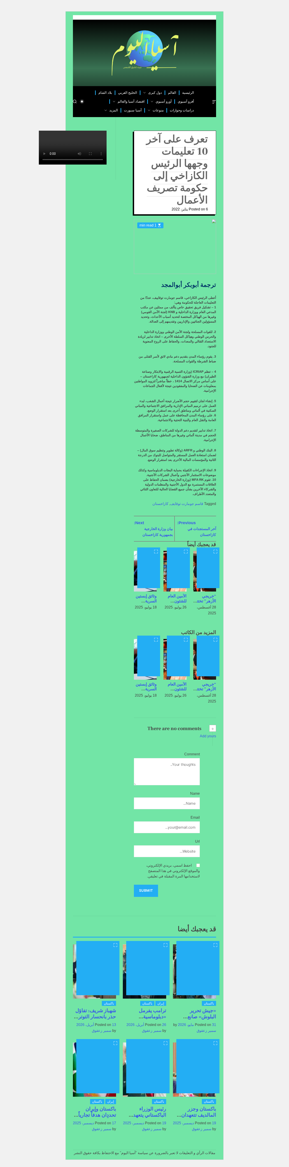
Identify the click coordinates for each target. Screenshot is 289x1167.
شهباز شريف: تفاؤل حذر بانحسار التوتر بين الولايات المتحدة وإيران (95, 1019)
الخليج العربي (127, 92)
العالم (172, 92)
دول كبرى (155, 92)
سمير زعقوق (206, 1031)
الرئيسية (188, 92)
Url (197, 841)
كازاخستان (160, 504)
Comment (192, 754)
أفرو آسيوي (186, 101)
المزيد (113, 110)
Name (195, 793)
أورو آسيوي (164, 101)
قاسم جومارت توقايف (186, 504)
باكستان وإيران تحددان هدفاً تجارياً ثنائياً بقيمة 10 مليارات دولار (97, 1118)
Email (195, 817)
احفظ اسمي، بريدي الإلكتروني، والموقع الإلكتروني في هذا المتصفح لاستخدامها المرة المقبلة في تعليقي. (173, 870)
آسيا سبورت (133, 110)
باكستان (209, 1003)
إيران (160, 1003)
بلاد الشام (105, 92)
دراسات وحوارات (182, 110)
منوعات (158, 110)
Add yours (208, 736)
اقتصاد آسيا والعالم (131, 101)
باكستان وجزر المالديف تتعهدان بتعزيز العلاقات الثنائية (198, 1118)
